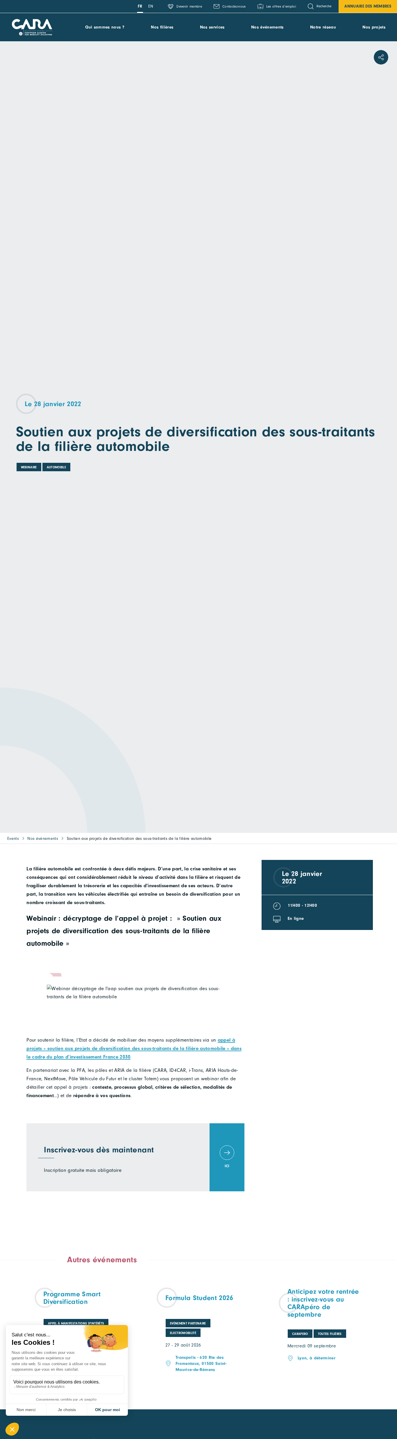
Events (13, 838)
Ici (227, 1166)
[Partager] (381, 57)
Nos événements (267, 27)
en (150, 6)
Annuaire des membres (367, 6)
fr (140, 6)
